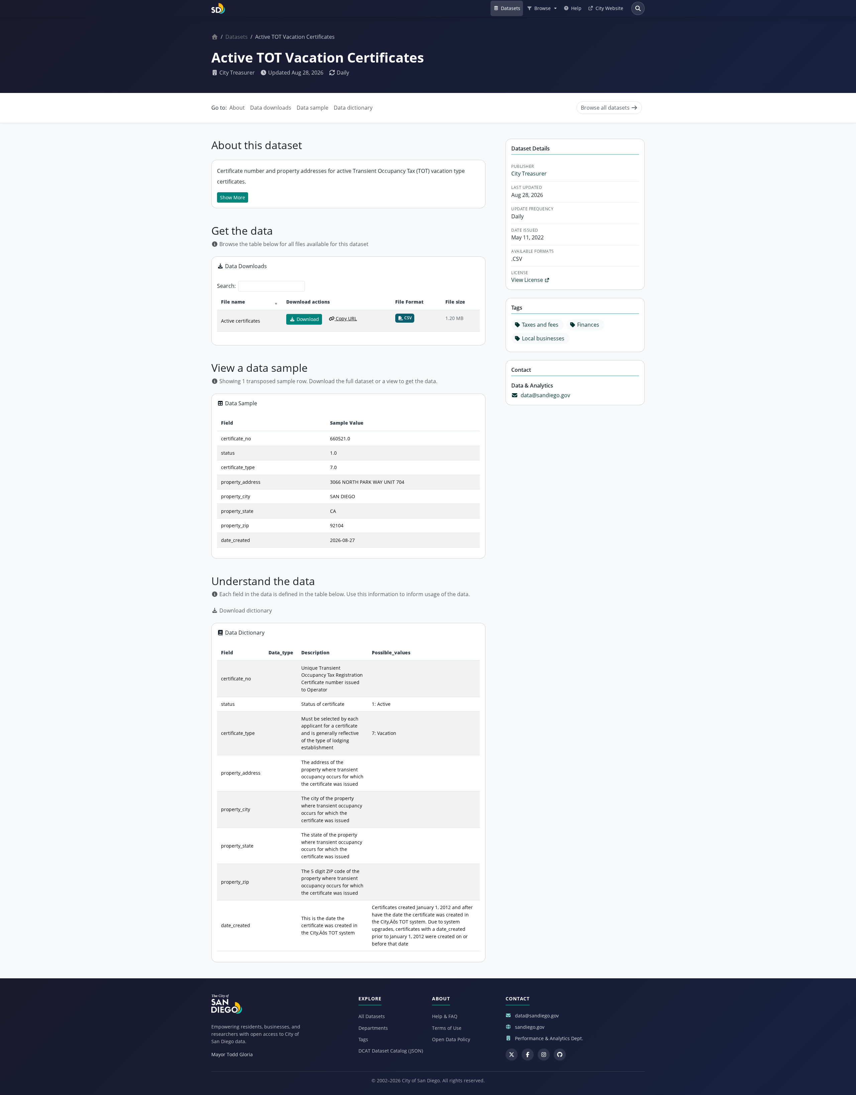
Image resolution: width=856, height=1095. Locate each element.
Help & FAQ (444, 1016)
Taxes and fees (540, 324)
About (237, 107)
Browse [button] (542, 8)
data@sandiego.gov (545, 395)
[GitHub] (560, 1055)
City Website (609, 8)
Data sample (312, 107)
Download (307, 319)
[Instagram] (544, 1055)
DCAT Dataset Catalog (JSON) (390, 1051)
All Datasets (371, 1016)
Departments (373, 1028)
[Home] (214, 36)
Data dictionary (353, 107)
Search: (226, 286)
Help (576, 8)
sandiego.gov (529, 1027)
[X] (512, 1055)
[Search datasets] (638, 8)
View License (527, 280)
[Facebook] (528, 1055)
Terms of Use (446, 1028)
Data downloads (270, 107)
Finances (588, 324)
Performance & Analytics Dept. (549, 1038)
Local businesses (543, 338)
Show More (232, 197)
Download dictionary (245, 610)
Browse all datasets (606, 107)
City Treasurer (236, 72)
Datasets (510, 8)
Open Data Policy (451, 1039)
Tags (363, 1039)
